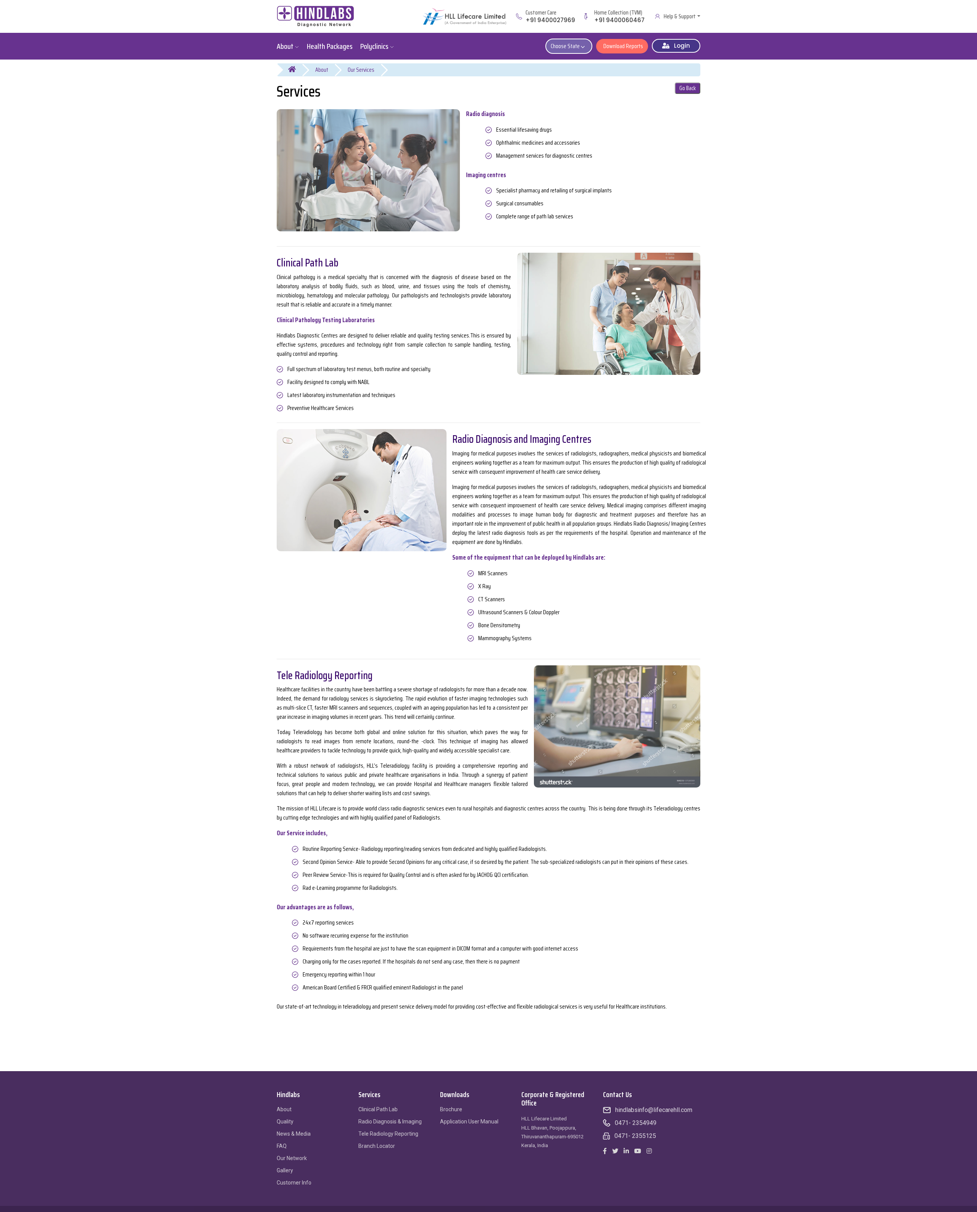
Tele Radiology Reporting (388, 1134)
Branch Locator (376, 1146)
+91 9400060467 (619, 20)
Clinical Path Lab (378, 1109)
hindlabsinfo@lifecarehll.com (653, 1110)
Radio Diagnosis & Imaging (390, 1121)
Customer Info (294, 1183)
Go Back (687, 88)
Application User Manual (469, 1121)
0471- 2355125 (635, 1135)
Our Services (361, 69)
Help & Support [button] (680, 16)
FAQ (282, 1146)
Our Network (292, 1158)
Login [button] (679, 46)
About (321, 69)
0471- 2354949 (635, 1122)
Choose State (566, 46)
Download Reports (622, 46)
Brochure (451, 1109)
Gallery (285, 1170)
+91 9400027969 (550, 20)
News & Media (294, 1134)
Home (296, 69)
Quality (285, 1121)
